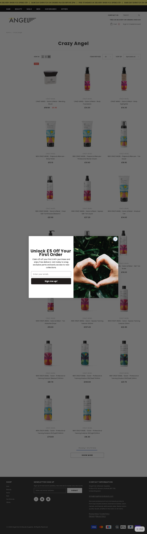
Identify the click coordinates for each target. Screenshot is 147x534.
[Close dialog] (115, 239)
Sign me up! (51, 281)
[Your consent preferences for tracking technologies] (145, 401)
